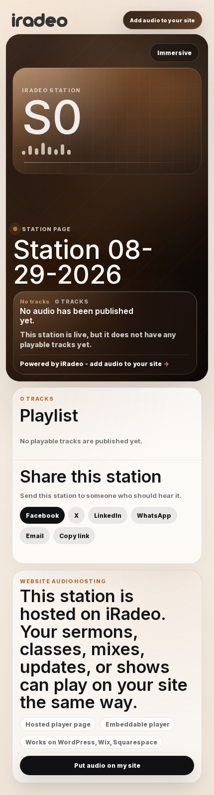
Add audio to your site (162, 20)
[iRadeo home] (40, 20)
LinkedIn (107, 515)
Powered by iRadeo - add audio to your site (91, 363)
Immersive (174, 53)
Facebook (42, 515)
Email (35, 536)
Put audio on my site (107, 765)
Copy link (74, 536)
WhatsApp (154, 515)
